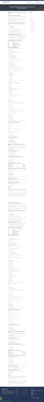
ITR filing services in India (16, 194)
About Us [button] (30, 3)
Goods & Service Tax (25, 393)
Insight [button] (36, 3)
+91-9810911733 (13, 383)
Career (38, 3)
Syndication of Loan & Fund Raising (18, 394)
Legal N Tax (24, 381)
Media (30, 16)
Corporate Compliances (25, 392)
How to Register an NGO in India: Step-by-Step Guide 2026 (32, 32)
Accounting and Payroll (18, 391)
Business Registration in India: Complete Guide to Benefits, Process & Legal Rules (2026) (32, 26)
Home (28, 3)
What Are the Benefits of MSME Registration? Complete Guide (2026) (32, 29)
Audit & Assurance (17, 390)
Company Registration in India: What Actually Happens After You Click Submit (32, 21)
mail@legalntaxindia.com (35, 394)
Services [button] (33, 3)
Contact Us (41, 3)
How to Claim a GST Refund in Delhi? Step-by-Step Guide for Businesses (32, 24)
